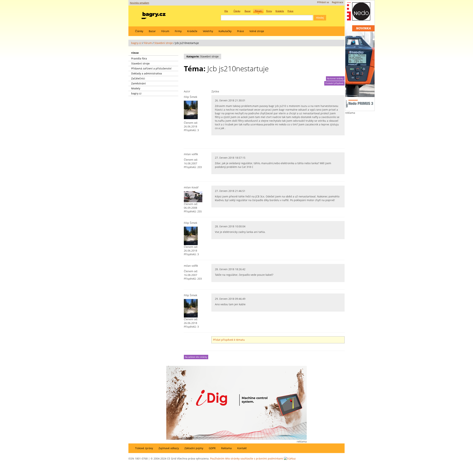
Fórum (165, 31)
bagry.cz (136, 43)
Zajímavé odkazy (169, 448)
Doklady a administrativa (146, 73)
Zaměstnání (138, 83)
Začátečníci (138, 78)
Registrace (337, 2)
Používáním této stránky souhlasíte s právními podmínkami (246, 458)
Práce (240, 31)
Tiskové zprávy (144, 448)
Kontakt (242, 448)
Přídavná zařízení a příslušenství (151, 68)
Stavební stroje (163, 43)
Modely (135, 88)
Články (139, 31)
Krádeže (192, 31)
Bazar (152, 31)
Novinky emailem (139, 2)
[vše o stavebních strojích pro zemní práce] (154, 14)
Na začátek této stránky (196, 357)
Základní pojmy (193, 448)
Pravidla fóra (139, 58)
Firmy (178, 31)
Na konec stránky (335, 78)
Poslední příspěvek (334, 83)
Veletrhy (208, 31)
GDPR (212, 448)
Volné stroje (256, 31)
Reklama (226, 448)
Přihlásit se (323, 2)
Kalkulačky (225, 31)
